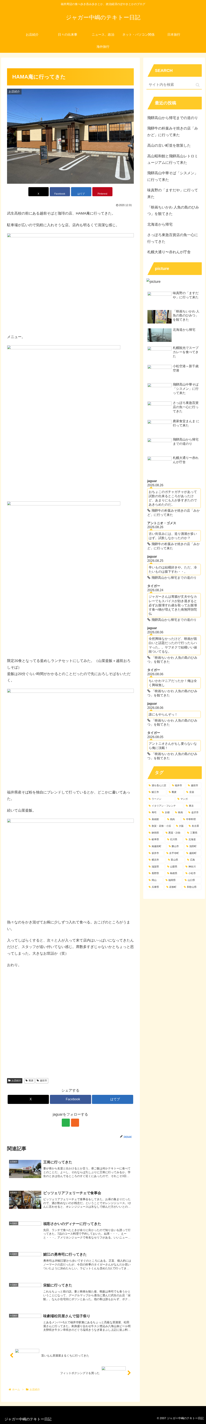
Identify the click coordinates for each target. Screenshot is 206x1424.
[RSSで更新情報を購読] (75, 1123)
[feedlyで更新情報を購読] (66, 1123)
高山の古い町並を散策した (169, 145)
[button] (197, 85)
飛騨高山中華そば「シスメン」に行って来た (172, 176)
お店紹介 (16, 1080)
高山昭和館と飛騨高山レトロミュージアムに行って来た (172, 159)
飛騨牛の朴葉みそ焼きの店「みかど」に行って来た (172, 131)
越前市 (43, 1080)
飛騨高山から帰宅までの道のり (172, 118)
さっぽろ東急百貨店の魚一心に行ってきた (172, 238)
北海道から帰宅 (160, 224)
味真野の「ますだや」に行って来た (172, 193)
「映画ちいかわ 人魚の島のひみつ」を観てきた (173, 210)
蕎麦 (31, 1080)
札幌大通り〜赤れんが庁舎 (169, 252)
